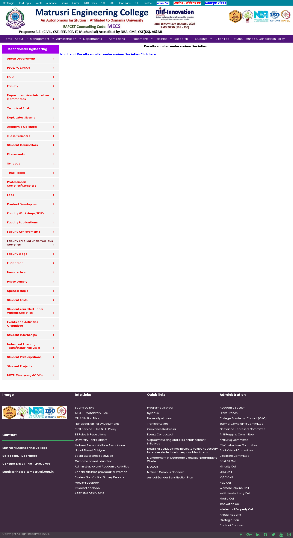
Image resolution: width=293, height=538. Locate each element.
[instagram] (289, 535)
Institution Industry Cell (235, 493)
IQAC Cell (226, 477)
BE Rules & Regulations (90, 434)
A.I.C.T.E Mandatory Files (91, 413)
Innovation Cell (230, 504)
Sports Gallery (84, 408)
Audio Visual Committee (236, 450)
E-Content (15, 263)
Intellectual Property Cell (237, 509)
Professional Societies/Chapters (21, 184)
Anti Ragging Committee (237, 434)
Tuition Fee (221, 39)
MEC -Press (90, 3)
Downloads (124, 3)
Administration (66, 39)
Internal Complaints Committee (241, 424)
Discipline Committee (234, 456)
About (19, 39)
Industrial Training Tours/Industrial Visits (23, 346)
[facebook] (241, 535)
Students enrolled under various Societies (25, 311)
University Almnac (159, 418)
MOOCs (152, 467)
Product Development (23, 204)
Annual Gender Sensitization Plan (170, 477)
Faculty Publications (22, 222)
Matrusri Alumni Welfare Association (100, 445)
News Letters (16, 272)
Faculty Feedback (87, 483)
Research (181, 39)
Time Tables (16, 173)
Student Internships (22, 335)
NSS (103, 3)
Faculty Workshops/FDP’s (25, 213)
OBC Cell (226, 472)
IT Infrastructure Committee (239, 445)
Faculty (12, 86)
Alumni (76, 3)
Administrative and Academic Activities (102, 466)
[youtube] (281, 535)
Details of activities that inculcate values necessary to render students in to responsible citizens (182, 450)
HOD (10, 77)
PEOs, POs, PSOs (18, 68)
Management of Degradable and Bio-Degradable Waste (182, 459)
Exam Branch (229, 413)
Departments (92, 39)
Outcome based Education (94, 461)
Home (8, 39)
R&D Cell (225, 483)
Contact (148, 3)
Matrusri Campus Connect (165, 472)
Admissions (117, 39)
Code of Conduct (232, 525)
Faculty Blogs (17, 254)
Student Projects (19, 366)
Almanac (51, 3)
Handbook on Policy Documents (97, 424)
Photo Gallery (17, 282)
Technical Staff (18, 108)
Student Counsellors (22, 145)
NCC (112, 3)
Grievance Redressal (162, 429)
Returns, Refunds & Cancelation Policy (258, 39)
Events (38, 3)
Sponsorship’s (17, 291)
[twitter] (273, 535)
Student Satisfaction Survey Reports (99, 477)
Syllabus (13, 163)
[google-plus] (249, 535)
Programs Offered (160, 408)
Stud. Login (24, 3)
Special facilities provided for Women (101, 472)
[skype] (265, 535)
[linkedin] (257, 535)
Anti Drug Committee (234, 440)
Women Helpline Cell (234, 488)
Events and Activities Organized (22, 324)
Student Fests (17, 300)
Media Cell (227, 498)
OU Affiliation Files (87, 418)
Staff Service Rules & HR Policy (95, 429)
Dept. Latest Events (21, 117)
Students (201, 39)
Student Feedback (87, 488)
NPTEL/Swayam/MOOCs (25, 375)
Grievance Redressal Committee (243, 429)
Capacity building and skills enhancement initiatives (176, 442)
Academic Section (232, 408)
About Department (21, 59)
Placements (140, 39)
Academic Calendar (22, 127)
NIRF (137, 3)
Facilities (161, 39)
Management (39, 39)
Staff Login (8, 3)
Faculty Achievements (23, 232)
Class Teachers (18, 136)
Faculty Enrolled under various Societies (30, 243)
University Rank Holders (91, 440)
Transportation (157, 424)
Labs (10, 195)
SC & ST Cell (228, 461)
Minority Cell (228, 466)
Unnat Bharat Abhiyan (90, 450)
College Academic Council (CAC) (243, 418)
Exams (64, 3)
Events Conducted (160, 434)
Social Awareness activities (94, 456)
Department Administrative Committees (28, 97)
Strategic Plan (229, 520)
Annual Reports (230, 515)
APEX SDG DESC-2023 (89, 493)
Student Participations (24, 357)
